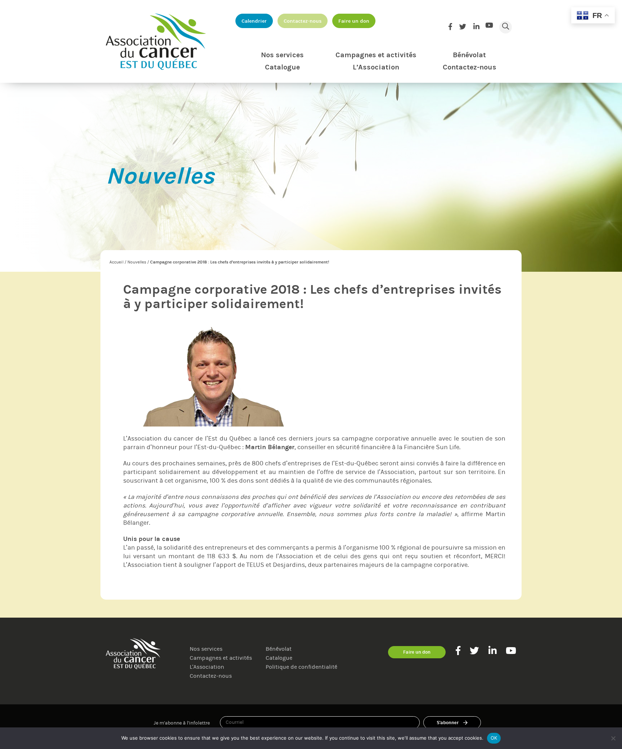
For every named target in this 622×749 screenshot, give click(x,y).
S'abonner (448, 722)
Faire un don (353, 21)
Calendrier (254, 21)
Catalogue (282, 67)
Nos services (282, 55)
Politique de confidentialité (301, 666)
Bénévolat (469, 55)
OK (494, 738)
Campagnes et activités (375, 55)
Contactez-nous (302, 21)
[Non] (613, 738)
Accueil (116, 262)
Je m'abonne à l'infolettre (182, 723)
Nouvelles (136, 262)
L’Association (376, 67)
